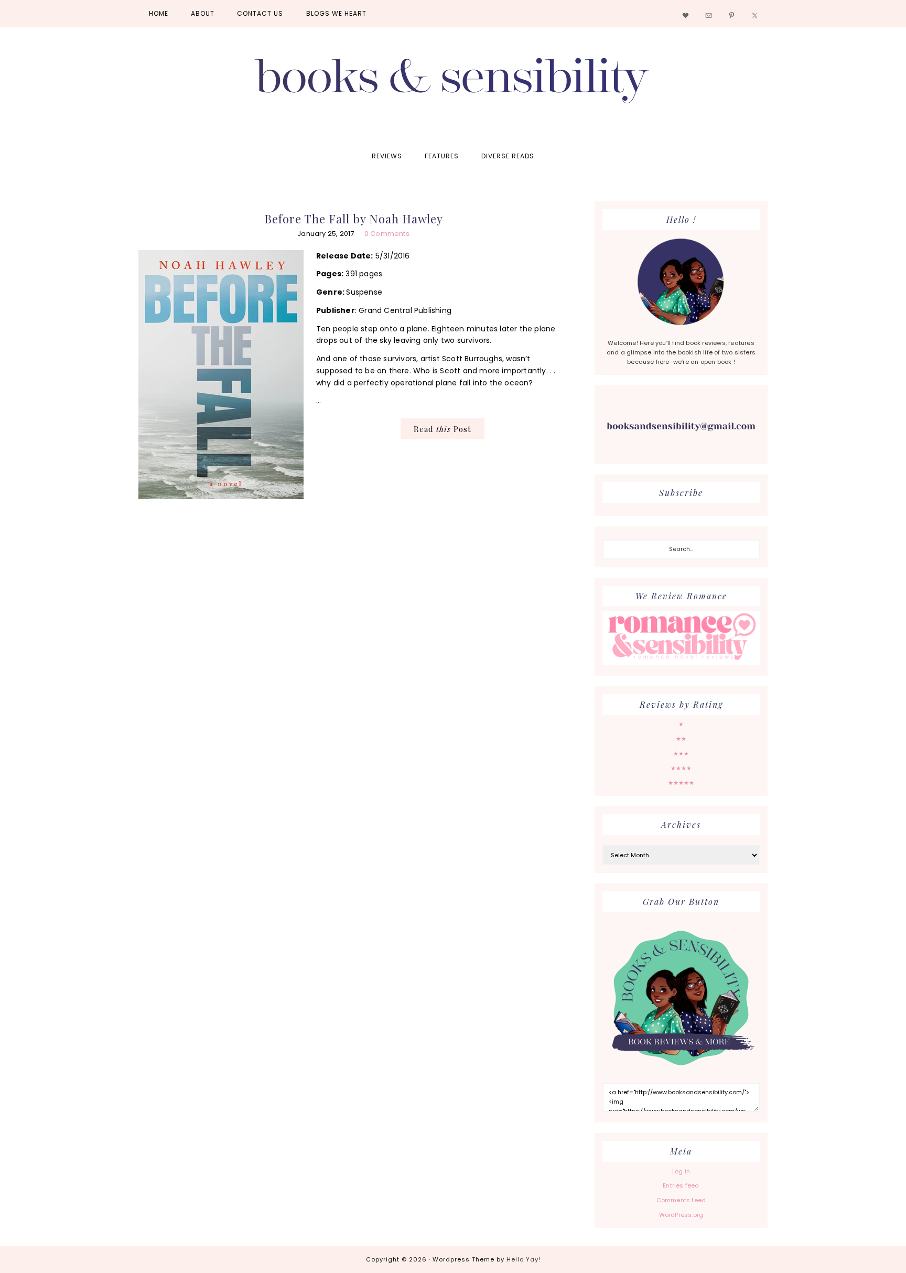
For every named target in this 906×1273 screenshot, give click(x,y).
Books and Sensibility (453, 85)
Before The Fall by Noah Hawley (353, 218)
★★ (681, 739)
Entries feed (681, 1185)
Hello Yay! (523, 1259)
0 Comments (386, 234)
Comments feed (681, 1200)
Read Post (442, 429)
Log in (681, 1171)
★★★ (681, 753)
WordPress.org (681, 1215)
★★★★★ (681, 783)
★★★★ (681, 768)
